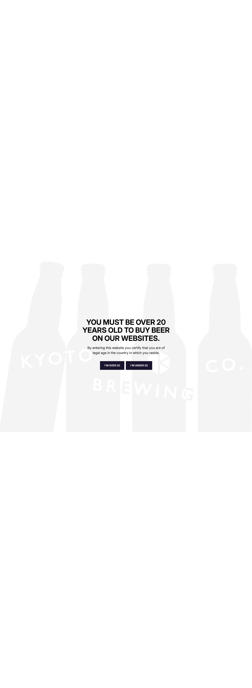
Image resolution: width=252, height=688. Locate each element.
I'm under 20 (139, 365)
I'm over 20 (112, 365)
